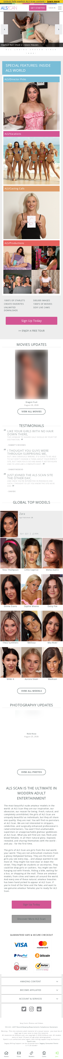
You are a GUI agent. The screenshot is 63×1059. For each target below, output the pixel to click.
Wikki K (10, 662)
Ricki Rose (31, 734)
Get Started (38, 7)
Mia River (52, 626)
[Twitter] (24, 1009)
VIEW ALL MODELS (31, 690)
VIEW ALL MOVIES (32, 411)
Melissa (31, 626)
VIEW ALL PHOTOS (31, 772)
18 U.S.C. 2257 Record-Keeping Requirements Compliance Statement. (31, 1027)
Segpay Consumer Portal (49, 1043)
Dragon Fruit (32, 402)
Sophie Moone (31, 589)
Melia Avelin (52, 553)
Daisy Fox (52, 589)
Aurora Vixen (31, 662)
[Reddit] (39, 1009)
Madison (52, 662)
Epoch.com (31, 1041)
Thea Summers (10, 626)
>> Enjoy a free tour (31, 330)
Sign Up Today (31, 321)
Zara (22, 513)
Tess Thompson (10, 553)
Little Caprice (31, 553)
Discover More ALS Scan (31, 918)
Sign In (52, 8)
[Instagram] (31, 1009)
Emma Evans (10, 589)
